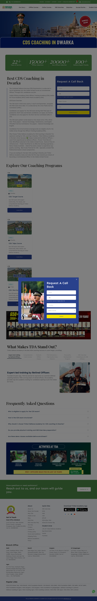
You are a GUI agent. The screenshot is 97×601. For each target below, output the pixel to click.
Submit (61, 316)
